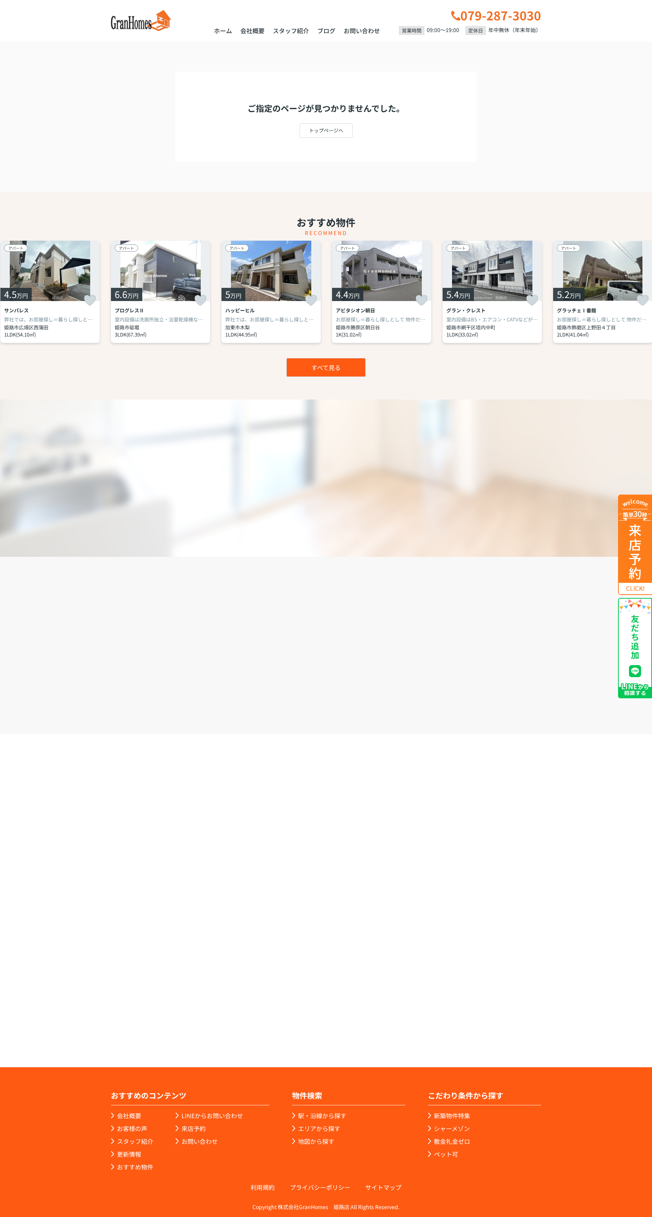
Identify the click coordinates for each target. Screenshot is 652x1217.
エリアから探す (319, 1128)
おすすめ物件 (135, 1166)
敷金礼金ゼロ (452, 1141)
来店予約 (346, 691)
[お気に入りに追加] (90, 300)
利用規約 (263, 1187)
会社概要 (252, 30)
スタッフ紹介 (291, 30)
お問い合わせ (362, 30)
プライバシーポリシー (320, 1187)
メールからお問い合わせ (456, 691)
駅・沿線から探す (322, 1115)
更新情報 (129, 1154)
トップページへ (326, 130)
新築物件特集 (452, 1115)
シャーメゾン (452, 1128)
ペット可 (446, 1154)
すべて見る (326, 367)
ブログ (326, 30)
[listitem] (160, 292)
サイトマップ (383, 1187)
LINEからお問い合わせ (565, 690)
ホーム (223, 30)
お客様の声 (132, 1128)
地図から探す (316, 1141)
